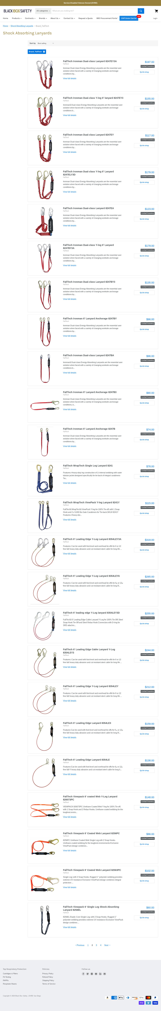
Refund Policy (47, 977)
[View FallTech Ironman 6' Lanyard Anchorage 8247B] (45, 442)
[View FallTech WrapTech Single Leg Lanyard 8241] (45, 479)
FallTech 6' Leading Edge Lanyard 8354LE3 (87, 723)
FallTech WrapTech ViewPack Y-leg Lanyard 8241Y (91, 502)
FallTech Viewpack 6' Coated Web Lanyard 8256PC (91, 833)
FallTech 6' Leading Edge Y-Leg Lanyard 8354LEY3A (92, 539)
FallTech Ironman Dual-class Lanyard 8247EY (88, 134)
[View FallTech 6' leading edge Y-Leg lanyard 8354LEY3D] (45, 626)
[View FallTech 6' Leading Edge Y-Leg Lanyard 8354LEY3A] (45, 552)
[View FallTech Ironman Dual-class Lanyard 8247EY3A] (45, 74)
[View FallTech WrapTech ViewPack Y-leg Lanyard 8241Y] (45, 515)
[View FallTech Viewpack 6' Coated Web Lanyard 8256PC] (45, 846)
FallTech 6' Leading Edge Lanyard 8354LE (86, 759)
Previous (80, 945)
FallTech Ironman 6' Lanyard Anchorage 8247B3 (89, 392)
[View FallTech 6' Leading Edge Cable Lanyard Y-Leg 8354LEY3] (45, 662)
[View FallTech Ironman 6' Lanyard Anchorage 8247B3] (45, 405)
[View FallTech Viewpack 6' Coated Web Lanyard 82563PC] (45, 883)
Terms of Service (48, 984)
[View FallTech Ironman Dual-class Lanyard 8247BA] (45, 368)
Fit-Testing (7, 977)
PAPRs (6, 980)
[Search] (141, 11)
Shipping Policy (48, 980)
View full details (69, 79)
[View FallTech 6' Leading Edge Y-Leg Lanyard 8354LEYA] (45, 589)
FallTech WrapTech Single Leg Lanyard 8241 (88, 465)
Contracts (29, 18)
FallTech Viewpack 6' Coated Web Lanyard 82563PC (92, 870)
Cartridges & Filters (10, 974)
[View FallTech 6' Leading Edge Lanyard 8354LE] (45, 773)
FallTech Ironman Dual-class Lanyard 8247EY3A (90, 61)
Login (155, 18)
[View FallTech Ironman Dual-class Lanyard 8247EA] (45, 221)
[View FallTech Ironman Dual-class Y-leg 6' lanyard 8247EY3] (45, 111)
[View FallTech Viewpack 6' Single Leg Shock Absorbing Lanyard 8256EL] (45, 920)
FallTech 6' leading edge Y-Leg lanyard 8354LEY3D (91, 612)
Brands (42, 18)
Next (106, 945)
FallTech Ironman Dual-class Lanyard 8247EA (88, 208)
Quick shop (144, 72)
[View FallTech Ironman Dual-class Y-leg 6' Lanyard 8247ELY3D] (45, 185)
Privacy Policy (47, 974)
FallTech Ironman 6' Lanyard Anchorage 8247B (89, 429)
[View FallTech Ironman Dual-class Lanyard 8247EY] (45, 148)
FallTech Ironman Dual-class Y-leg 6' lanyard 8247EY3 (93, 98)
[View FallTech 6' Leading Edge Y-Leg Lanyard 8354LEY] (45, 699)
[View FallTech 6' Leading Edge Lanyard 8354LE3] (45, 736)
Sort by (33, 43)
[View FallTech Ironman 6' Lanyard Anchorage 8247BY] (45, 332)
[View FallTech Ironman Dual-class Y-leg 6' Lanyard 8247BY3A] (45, 258)
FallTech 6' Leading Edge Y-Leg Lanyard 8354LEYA (91, 576)
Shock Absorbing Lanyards (22, 26)
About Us (55, 18)
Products (16, 18)
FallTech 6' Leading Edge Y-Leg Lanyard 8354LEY (90, 686)
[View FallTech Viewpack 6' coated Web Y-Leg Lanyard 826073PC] (45, 810)
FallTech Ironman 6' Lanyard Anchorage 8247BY (90, 318)
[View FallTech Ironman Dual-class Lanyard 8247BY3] (45, 295)
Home (5, 18)
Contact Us (69, 18)
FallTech (66, 64)
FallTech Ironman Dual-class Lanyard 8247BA (88, 355)
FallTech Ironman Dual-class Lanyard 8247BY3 (89, 282)
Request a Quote (85, 18)
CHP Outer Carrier (128, 18)
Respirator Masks (10, 984)
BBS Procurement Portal (107, 18)
